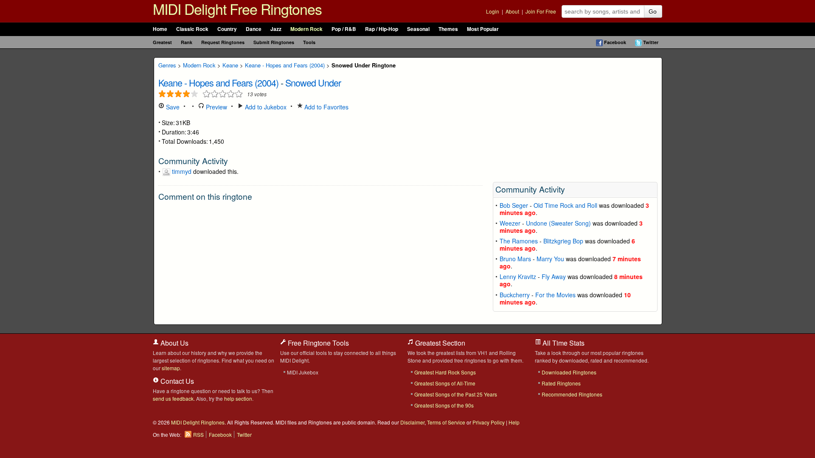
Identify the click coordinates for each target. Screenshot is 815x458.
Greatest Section (439, 343)
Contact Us (176, 381)
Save (172, 107)
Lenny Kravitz (518, 276)
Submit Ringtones (273, 42)
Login (492, 11)
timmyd (181, 171)
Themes (448, 29)
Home (160, 29)
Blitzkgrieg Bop (563, 241)
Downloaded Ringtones (569, 372)
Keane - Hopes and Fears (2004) (285, 65)
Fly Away (554, 276)
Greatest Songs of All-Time (444, 383)
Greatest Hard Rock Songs (445, 372)
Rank (186, 42)
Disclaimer (412, 422)
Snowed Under (313, 82)
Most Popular (483, 29)
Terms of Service (446, 422)
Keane (230, 65)
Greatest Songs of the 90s (444, 405)
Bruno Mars (515, 258)
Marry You (550, 258)
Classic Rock (192, 29)
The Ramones (519, 241)
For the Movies (555, 294)
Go (653, 11)
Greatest (162, 42)
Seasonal (418, 29)
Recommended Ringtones (572, 394)
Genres (167, 65)
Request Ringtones (222, 42)
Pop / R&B (344, 29)
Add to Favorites (325, 107)
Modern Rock (306, 29)
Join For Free (541, 11)
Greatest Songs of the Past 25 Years (455, 394)
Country (227, 29)
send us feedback (173, 398)
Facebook (615, 42)
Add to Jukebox (265, 107)
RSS (198, 434)
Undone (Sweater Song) (558, 223)
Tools (309, 42)
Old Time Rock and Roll (565, 205)
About (512, 11)
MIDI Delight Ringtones (198, 422)
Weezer (510, 223)
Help (514, 422)
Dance (253, 29)
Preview (215, 107)
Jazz (275, 29)
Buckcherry (515, 294)
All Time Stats (563, 343)
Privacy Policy (488, 422)
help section (238, 398)
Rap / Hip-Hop (381, 29)
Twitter (650, 42)
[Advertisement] (575, 117)
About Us (173, 343)
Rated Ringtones (561, 383)
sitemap (171, 367)
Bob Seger (514, 205)
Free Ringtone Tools (317, 343)
